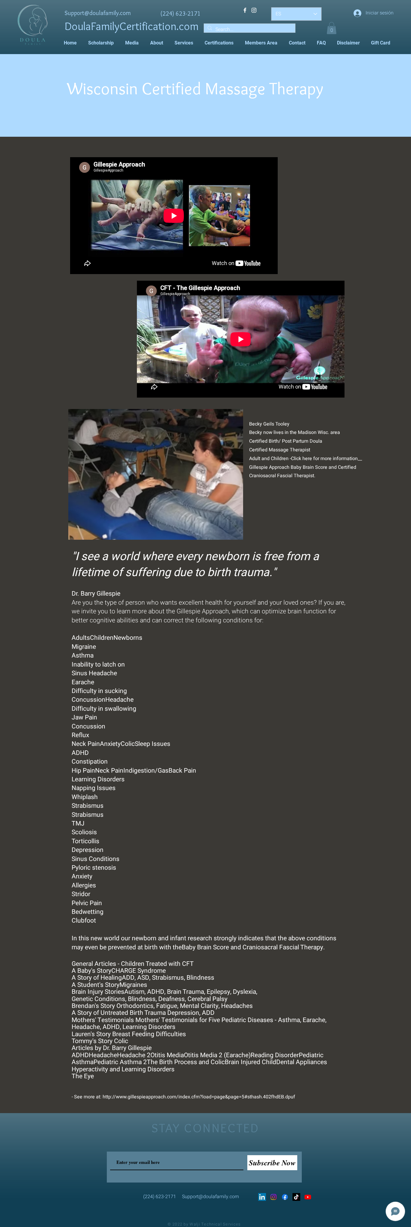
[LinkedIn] (262, 1197)
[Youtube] (308, 1197)
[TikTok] (296, 1197)
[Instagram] (273, 1197)
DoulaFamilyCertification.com (132, 26)
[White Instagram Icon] (254, 10)
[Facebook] (285, 1197)
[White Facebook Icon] (245, 10)
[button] (331, 28)
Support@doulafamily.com (98, 13)
